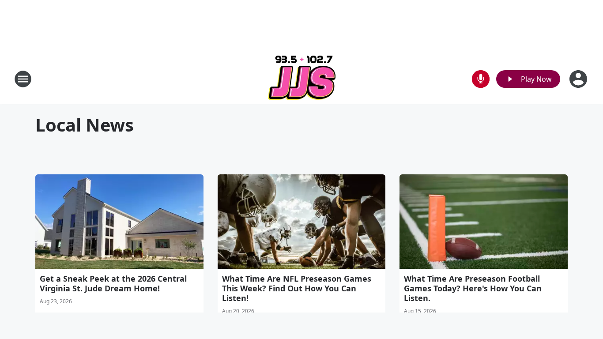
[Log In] (579, 79)
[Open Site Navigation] (23, 79)
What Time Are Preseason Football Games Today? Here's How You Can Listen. (473, 288)
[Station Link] (301, 79)
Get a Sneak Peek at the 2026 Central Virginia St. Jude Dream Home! (113, 283)
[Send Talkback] (481, 79)
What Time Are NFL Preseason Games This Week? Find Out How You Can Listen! (296, 288)
